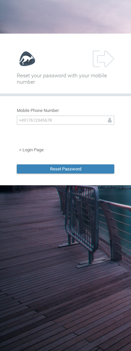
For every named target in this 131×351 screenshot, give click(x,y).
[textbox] (65, 120)
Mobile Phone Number (38, 110)
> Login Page (31, 149)
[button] (65, 168)
